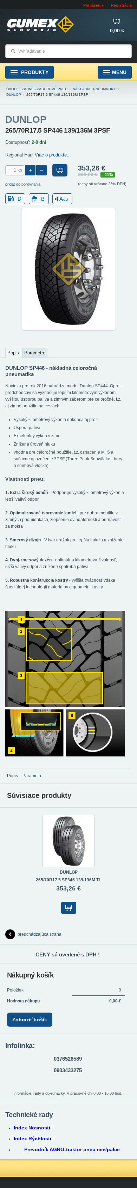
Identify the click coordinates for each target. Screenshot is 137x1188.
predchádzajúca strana (39, 934)
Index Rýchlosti (32, 1138)
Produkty (34, 72)
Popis (13, 352)
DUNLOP (13, 94)
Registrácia (121, 5)
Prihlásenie (93, 5)
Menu (119, 72)
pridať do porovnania (22, 184)
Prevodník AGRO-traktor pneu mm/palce (72, 1149)
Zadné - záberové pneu (44, 89)
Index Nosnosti (32, 1127)
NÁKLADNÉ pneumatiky (94, 89)
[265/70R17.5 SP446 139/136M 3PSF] (68, 329)
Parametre (34, 352)
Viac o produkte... (53, 155)
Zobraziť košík (29, 1019)
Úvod (11, 89)
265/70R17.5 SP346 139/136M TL (68, 879)
